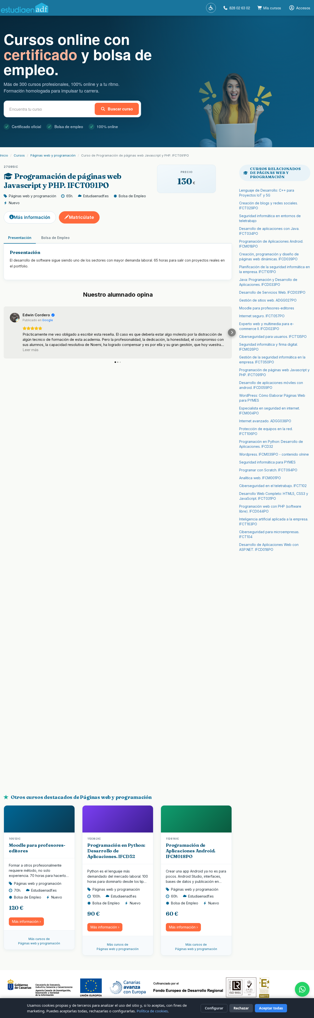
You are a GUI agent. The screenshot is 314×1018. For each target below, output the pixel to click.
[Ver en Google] (15, 317)
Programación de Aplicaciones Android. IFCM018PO (190, 850)
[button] (4, 332)
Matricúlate (81, 217)
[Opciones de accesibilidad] (211, 8)
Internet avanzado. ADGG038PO (265, 421)
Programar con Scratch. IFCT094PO (268, 470)
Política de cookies (152, 1010)
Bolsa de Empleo (55, 238)
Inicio (4, 155)
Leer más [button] (31, 349)
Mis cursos (271, 7)
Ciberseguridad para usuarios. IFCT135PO (273, 336)
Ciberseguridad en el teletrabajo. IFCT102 (273, 486)
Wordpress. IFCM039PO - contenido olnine (274, 454)
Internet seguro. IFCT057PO (262, 316)
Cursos (19, 155)
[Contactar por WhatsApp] (302, 989)
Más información (32, 217)
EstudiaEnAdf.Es (24, 8)
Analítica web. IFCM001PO (260, 478)
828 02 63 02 (239, 7)
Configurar (214, 1008)
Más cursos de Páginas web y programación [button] (39, 941)
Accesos (303, 7)
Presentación (19, 238)
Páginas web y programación (53, 155)
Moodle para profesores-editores (266, 308)
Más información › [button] (26, 921)
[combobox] (50, 109)
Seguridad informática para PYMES (267, 462)
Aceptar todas (271, 1008)
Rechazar (241, 1008)
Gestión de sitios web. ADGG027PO (268, 300)
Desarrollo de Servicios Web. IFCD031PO (272, 292)
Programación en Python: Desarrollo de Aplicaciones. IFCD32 (116, 850)
